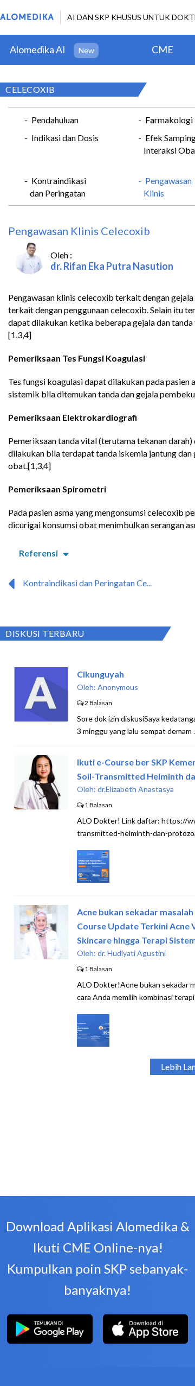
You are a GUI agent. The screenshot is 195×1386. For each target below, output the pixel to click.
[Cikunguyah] (41, 718)
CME (162, 49)
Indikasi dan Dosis (65, 137)
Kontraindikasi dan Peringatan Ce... (87, 583)
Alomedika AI (38, 49)
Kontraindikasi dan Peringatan (58, 186)
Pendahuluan (55, 120)
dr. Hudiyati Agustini (132, 953)
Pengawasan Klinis (168, 186)
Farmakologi (169, 120)
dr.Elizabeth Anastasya (136, 789)
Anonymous (118, 687)
